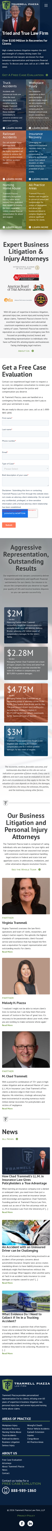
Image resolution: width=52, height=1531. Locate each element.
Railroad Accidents (10, 1438)
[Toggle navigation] (46, 5)
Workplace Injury (9, 1425)
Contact (6, 1473)
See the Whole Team (24, 870)
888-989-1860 (23, 1490)
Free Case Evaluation (12, 1459)
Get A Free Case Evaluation (23, 75)
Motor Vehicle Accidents (38, 1428)
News (4, 1469)
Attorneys (6, 1463)
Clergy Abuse (33, 1438)
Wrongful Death (34, 1425)
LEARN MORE (14, 128)
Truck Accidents (9, 1435)
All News (8, 1139)
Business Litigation (11, 1442)
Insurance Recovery (11, 1428)
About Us (23, 351)
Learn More (40, 179)
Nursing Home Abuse (11, 1432)
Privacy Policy (26, 1516)
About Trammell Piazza (13, 1466)
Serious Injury (8, 1445)
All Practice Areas (35, 1442)
